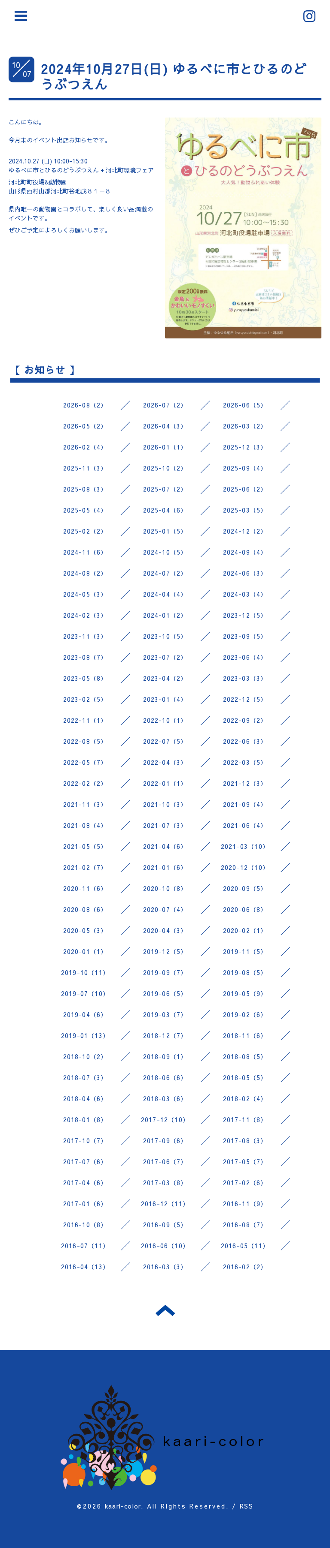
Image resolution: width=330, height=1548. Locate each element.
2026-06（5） (245, 405)
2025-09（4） (245, 468)
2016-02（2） (245, 1266)
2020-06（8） (245, 909)
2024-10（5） (165, 552)
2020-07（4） (165, 909)
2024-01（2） (165, 615)
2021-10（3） (165, 804)
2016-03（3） (165, 1266)
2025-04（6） (165, 510)
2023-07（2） (165, 657)
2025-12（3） (245, 447)
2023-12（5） (245, 615)
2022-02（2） (85, 783)
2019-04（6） (85, 1014)
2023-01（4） (165, 699)
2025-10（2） (165, 468)
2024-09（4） (245, 552)
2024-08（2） (85, 573)
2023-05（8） (85, 678)
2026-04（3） (165, 426)
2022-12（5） (245, 699)
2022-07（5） (165, 741)
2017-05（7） (245, 1161)
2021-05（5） (85, 846)
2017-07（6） (85, 1161)
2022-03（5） (245, 762)
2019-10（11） (85, 972)
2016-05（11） (245, 1245)
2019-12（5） (165, 951)
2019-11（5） (245, 951)
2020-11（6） (85, 888)
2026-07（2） (165, 405)
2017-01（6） (85, 1203)
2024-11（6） (85, 552)
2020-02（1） (245, 930)
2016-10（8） (85, 1224)
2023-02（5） (85, 699)
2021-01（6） (165, 867)
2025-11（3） (85, 468)
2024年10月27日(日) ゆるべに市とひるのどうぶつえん (174, 76)
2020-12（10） (245, 867)
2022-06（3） (245, 741)
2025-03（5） (245, 510)
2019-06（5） (165, 993)
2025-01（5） (165, 531)
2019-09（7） (165, 972)
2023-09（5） (245, 636)
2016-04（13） (85, 1266)
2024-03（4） (245, 594)
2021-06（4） (245, 825)
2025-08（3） (85, 489)
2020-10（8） (165, 888)
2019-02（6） (245, 1014)
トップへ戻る (165, 1310)
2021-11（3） (85, 804)
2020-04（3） (165, 930)
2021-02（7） (85, 867)
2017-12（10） (165, 1119)
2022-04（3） (165, 762)
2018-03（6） (165, 1098)
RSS (246, 1506)
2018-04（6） (85, 1098)
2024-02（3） (85, 615)
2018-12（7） (165, 1035)
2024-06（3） (245, 573)
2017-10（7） (85, 1140)
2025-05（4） (85, 510)
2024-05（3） (85, 594)
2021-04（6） (165, 846)
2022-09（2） (245, 720)
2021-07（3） (165, 825)
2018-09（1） (165, 1056)
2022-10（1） (165, 720)
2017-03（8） (165, 1182)
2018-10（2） (85, 1056)
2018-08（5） (245, 1056)
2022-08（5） (85, 741)
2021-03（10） (245, 846)
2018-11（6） (245, 1035)
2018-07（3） (85, 1077)
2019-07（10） (85, 993)
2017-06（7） (165, 1161)
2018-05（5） (245, 1077)
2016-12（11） (165, 1203)
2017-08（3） (245, 1140)
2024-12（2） (245, 531)
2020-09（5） (245, 888)
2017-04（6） (85, 1182)
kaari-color (123, 1506)
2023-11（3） (85, 636)
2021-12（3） (245, 783)
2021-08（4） (85, 825)
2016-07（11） (85, 1245)
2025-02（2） (85, 531)
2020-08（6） (85, 909)
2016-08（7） (245, 1224)
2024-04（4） (165, 594)
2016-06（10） (165, 1245)
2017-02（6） (245, 1182)
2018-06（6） (165, 1077)
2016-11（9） (245, 1203)
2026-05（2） (85, 426)
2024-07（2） (165, 573)
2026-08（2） (85, 405)
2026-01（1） (165, 447)
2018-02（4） (245, 1098)
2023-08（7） (85, 657)
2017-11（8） (245, 1119)
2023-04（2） (165, 678)
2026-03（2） (245, 426)
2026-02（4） (85, 447)
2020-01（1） (85, 951)
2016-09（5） (165, 1224)
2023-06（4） (245, 657)
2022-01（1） (165, 783)
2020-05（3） (85, 930)
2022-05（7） (85, 762)
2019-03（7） (165, 1014)
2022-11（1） (85, 720)
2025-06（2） (245, 489)
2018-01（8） (85, 1119)
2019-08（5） (245, 972)
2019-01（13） (85, 1035)
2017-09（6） (165, 1140)
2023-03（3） (245, 678)
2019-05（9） (245, 993)
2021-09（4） (245, 804)
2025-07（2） (165, 489)
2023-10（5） (165, 636)
